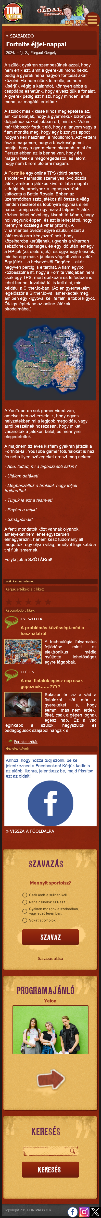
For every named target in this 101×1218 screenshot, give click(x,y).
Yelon (50, 1000)
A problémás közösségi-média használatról (52, 630)
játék (8, 581)
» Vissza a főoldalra (30, 831)
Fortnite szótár (26, 741)
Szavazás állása (50, 958)
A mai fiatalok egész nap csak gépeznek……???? (52, 683)
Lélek (28, 672)
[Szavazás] (50, 937)
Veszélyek (32, 619)
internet (29, 581)
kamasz (17, 581)
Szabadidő (22, 35)
